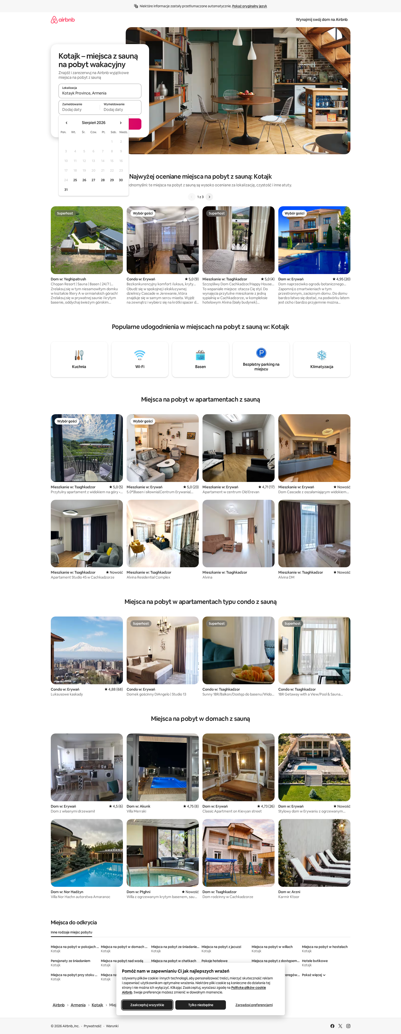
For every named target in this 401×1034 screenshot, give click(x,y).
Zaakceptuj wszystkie (147, 1005)
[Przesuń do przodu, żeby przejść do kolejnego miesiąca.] (120, 122)
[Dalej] (209, 197)
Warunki (112, 1026)
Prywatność (93, 1026)
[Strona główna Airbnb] (63, 19)
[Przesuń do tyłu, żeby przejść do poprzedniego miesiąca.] (66, 122)
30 (121, 180)
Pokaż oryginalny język (249, 6)
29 (112, 180)
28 (103, 180)
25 (75, 180)
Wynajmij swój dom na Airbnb (322, 19)
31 (66, 190)
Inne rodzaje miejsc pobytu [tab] (71, 932)
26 (84, 180)
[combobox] (100, 93)
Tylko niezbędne (200, 1005)
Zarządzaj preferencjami (253, 1005)
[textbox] (79, 109)
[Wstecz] (191, 197)
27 (93, 180)
